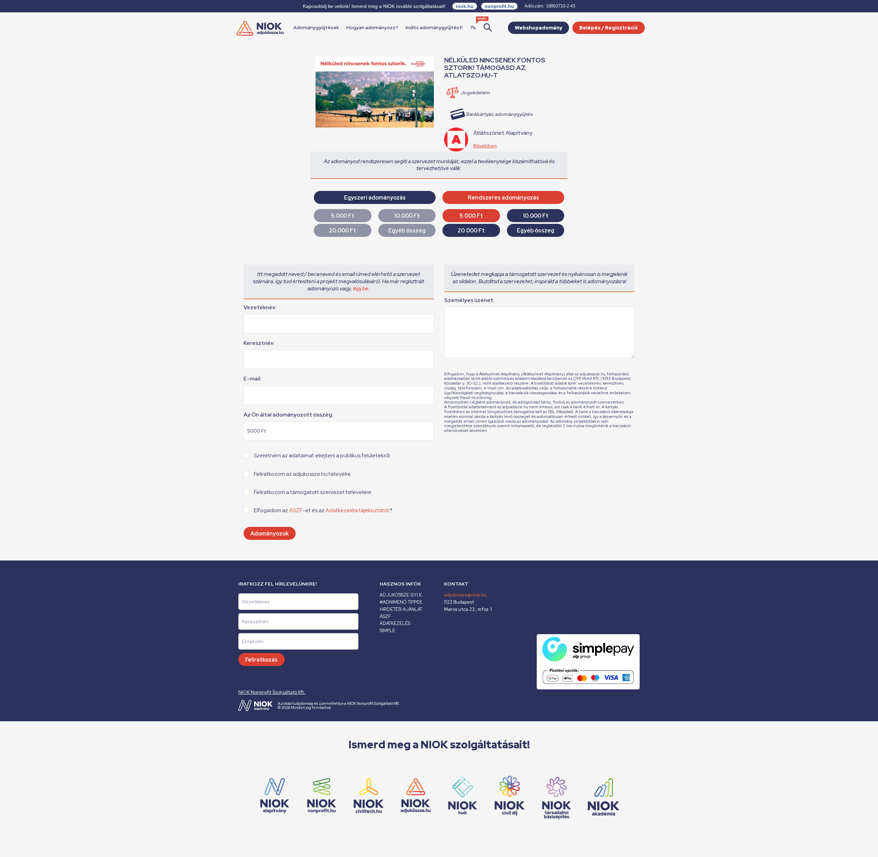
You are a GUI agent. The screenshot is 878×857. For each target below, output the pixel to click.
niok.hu (465, 6)
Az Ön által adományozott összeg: (288, 415)
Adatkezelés (395, 623)
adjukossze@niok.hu (465, 595)
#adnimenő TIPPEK (401, 602)
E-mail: (253, 379)
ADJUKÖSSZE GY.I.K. (401, 595)
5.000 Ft (342, 215)
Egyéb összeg (407, 230)
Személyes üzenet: (469, 300)
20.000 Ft (342, 230)
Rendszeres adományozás (503, 197)
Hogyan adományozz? (372, 27)
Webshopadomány (538, 28)
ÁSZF (295, 510)
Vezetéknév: (260, 307)
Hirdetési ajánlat (401, 609)
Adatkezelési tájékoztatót (357, 510)
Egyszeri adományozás (375, 197)
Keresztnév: (259, 343)
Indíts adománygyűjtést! (434, 27)
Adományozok (269, 533)
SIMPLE (387, 630)
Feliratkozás (261, 659)
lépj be (360, 288)
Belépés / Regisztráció (608, 28)
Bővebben (485, 146)
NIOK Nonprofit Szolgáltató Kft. (271, 692)
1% (473, 27)
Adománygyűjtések (316, 27)
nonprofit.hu (499, 6)
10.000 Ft (407, 215)
